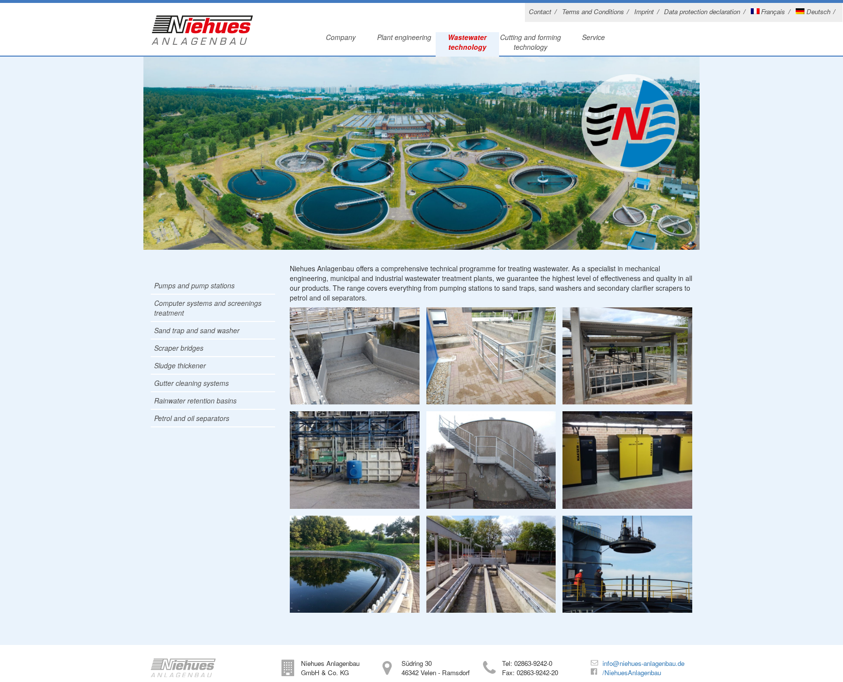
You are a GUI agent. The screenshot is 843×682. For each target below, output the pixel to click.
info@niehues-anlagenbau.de (643, 663)
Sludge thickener (180, 365)
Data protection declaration (702, 11)
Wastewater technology (467, 42)
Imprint (644, 11)
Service (593, 37)
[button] (21, 660)
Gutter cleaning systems (191, 383)
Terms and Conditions (593, 11)
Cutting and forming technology (530, 42)
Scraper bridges (178, 348)
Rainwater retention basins (195, 400)
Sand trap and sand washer (197, 330)
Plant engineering (404, 37)
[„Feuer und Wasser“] (202, 32)
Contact (540, 11)
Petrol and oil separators (191, 418)
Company (341, 37)
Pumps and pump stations (194, 285)
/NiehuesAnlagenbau (631, 672)
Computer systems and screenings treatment (207, 308)
